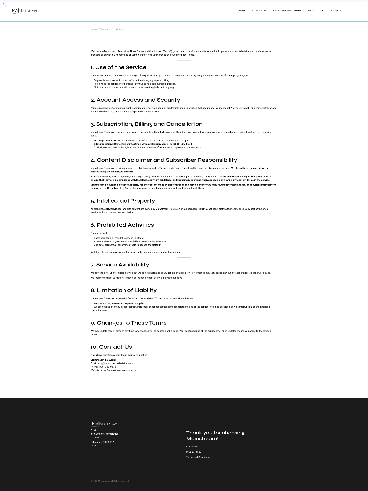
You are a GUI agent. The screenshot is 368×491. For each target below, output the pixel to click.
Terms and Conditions (198, 457)
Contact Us (192, 446)
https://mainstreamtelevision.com (236, 51)
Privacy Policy (193, 452)
